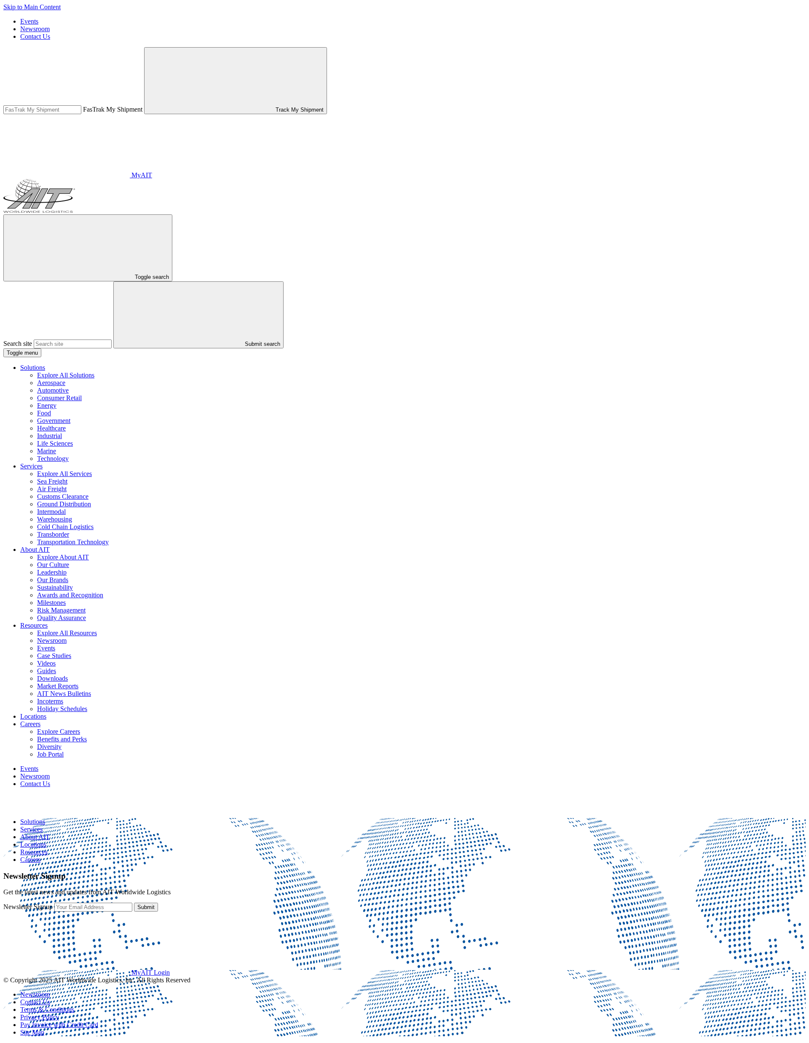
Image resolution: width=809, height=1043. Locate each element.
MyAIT (141, 175)
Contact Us (35, 36)
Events (29, 21)
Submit (146, 907)
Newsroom (35, 28)
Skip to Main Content (32, 7)
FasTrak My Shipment (112, 109)
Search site (17, 343)
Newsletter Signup (28, 906)
